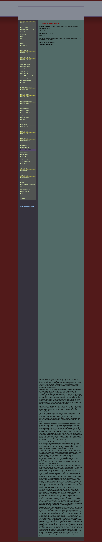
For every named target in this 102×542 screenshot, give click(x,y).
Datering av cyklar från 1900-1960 (27, 29)
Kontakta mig (23, 34)
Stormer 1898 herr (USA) (25, 161)
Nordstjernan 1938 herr (25, 145)
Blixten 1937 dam (23, 45)
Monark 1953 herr (24, 138)
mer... (40, 375)
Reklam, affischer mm (24, 191)
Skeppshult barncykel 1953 (25, 159)
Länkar (21, 36)
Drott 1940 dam (23, 82)
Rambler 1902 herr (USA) (25, 149)
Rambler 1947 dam (24, 156)
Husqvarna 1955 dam (24, 117)
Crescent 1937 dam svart (25, 59)
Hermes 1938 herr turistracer (26, 87)
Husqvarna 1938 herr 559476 (26, 101)
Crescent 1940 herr (24, 71)
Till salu (22, 38)
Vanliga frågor (23, 31)
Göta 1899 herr (23, 85)
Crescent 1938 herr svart (25, 64)
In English (22, 43)
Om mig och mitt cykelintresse (26, 24)
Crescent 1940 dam (24, 68)
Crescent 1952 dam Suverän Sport (27, 75)
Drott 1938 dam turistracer (25, 80)
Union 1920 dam (23, 163)
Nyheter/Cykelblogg (24, 27)
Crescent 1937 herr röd (25, 61)
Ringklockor (22, 193)
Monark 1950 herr (24, 136)
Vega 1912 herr (23, 168)
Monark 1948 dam (24, 133)
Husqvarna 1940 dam (24, 103)
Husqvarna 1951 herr (24, 115)
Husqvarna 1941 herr (24, 105)
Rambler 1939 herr (24, 152)
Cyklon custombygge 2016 (25, 78)
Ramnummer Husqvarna (25, 189)
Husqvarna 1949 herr (24, 110)
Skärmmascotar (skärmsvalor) (26, 196)
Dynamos (22, 182)
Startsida (22, 22)
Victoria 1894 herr (24, 175)
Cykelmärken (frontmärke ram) (26, 179)
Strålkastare (22, 198)
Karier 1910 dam (23, 122)
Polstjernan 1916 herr (24, 147)
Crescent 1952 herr (24, 73)
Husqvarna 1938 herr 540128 (26, 98)
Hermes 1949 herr (24, 92)
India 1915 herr (23, 119)
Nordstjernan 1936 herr (25, 140)
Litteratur (22, 186)
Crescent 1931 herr (24, 52)
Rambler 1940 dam (24, 154)
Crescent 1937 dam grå (25, 57)
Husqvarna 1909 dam (24, 94)
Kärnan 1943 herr (24, 124)
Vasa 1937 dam (23, 166)
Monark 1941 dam (24, 129)
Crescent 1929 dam (24, 50)
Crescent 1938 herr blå (25, 66)
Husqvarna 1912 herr (24, 96)
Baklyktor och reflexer (24, 177)
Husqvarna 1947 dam (24, 108)
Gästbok (22, 41)
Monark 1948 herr (24, 131)
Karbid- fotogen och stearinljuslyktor (27, 184)
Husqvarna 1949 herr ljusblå (26, 112)
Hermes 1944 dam (24, 89)
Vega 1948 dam (23, 173)
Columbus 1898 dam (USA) (26, 48)
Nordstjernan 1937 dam (25, 142)
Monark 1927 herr (24, 126)
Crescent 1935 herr (24, 55)
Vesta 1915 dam (23, 170)
